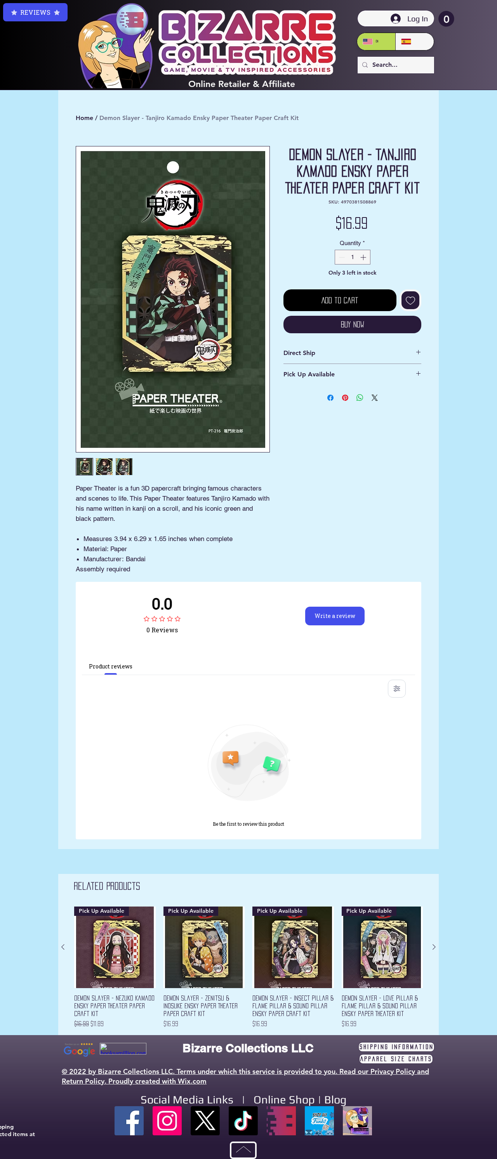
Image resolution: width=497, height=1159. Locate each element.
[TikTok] (243, 1120)
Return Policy (83, 1081)
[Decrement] (341, 257)
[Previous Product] (63, 947)
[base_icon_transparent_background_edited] (281, 1120)
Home (84, 118)
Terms (186, 1071)
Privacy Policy (392, 1071)
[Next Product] (434, 947)
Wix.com (192, 1081)
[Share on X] (374, 397)
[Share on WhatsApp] (360, 397)
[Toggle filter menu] (397, 689)
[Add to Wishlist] (410, 300)
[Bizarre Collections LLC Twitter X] (205, 1120)
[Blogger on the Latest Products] (357, 1120)
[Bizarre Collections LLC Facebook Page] (129, 1120)
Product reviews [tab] (110, 666)
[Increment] (364, 257)
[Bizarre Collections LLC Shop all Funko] (319, 1120)
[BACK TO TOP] (243, 1150)
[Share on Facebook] (330, 397)
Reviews (35, 12)
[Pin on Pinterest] (345, 397)
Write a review (335, 616)
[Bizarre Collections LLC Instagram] (167, 1120)
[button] (446, 19)
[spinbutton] (352, 257)
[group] (248, 967)
